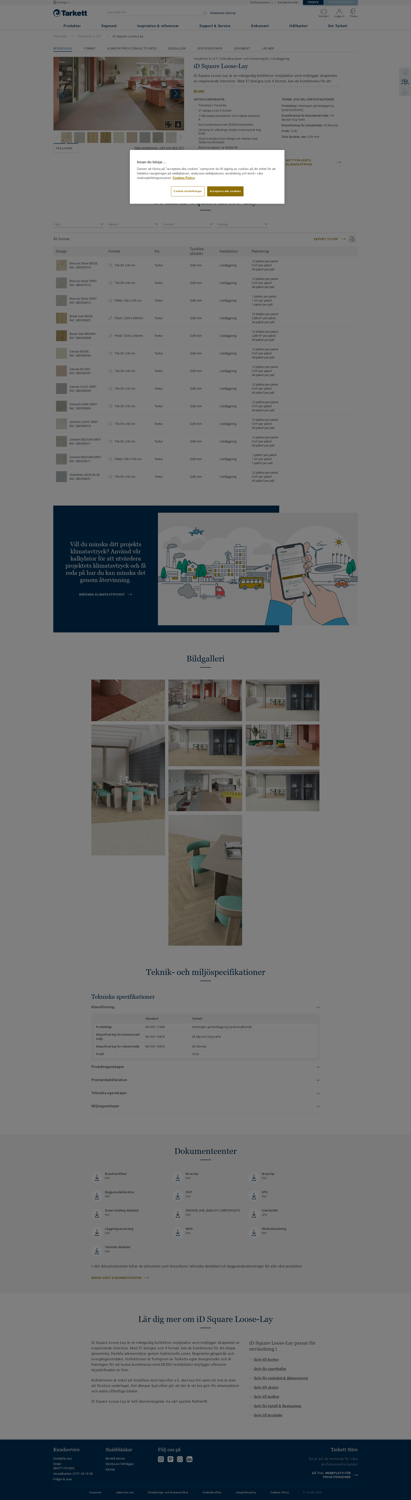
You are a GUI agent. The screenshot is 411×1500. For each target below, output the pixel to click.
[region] (207, 177)
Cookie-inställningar (188, 191)
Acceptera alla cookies (225, 191)
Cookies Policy (184, 178)
